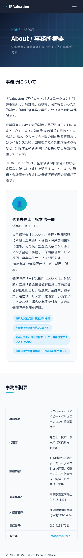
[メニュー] (74, 6)
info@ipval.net (60, 536)
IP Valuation (19, 6)
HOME (15, 29)
